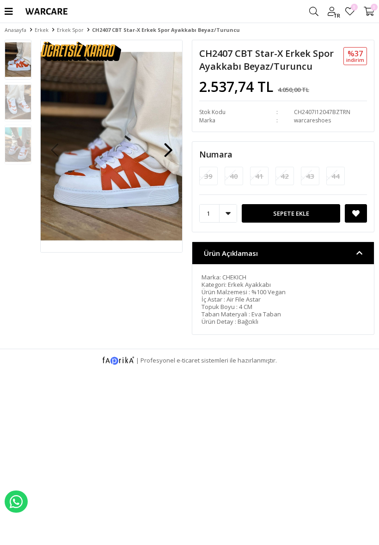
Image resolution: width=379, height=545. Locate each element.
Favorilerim (354, 8)
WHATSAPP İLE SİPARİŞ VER (16, 501)
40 (234, 176)
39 (208, 176)
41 (259, 176)
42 (285, 176)
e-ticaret (188, 360)
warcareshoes (312, 120)
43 (310, 176)
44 (335, 176)
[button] (168, 145)
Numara (215, 154)
